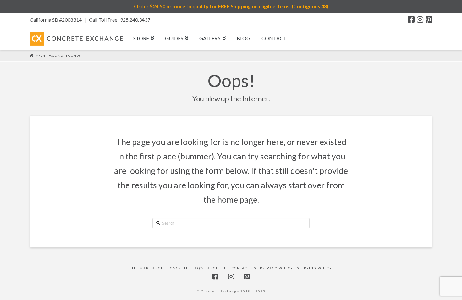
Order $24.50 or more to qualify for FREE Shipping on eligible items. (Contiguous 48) (231, 6)
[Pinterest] (429, 19)
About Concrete (170, 268)
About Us (217, 268)
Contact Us (244, 268)
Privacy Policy (276, 268)
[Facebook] (411, 19)
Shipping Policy (314, 268)
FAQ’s (198, 268)
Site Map (139, 268)
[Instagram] (420, 19)
